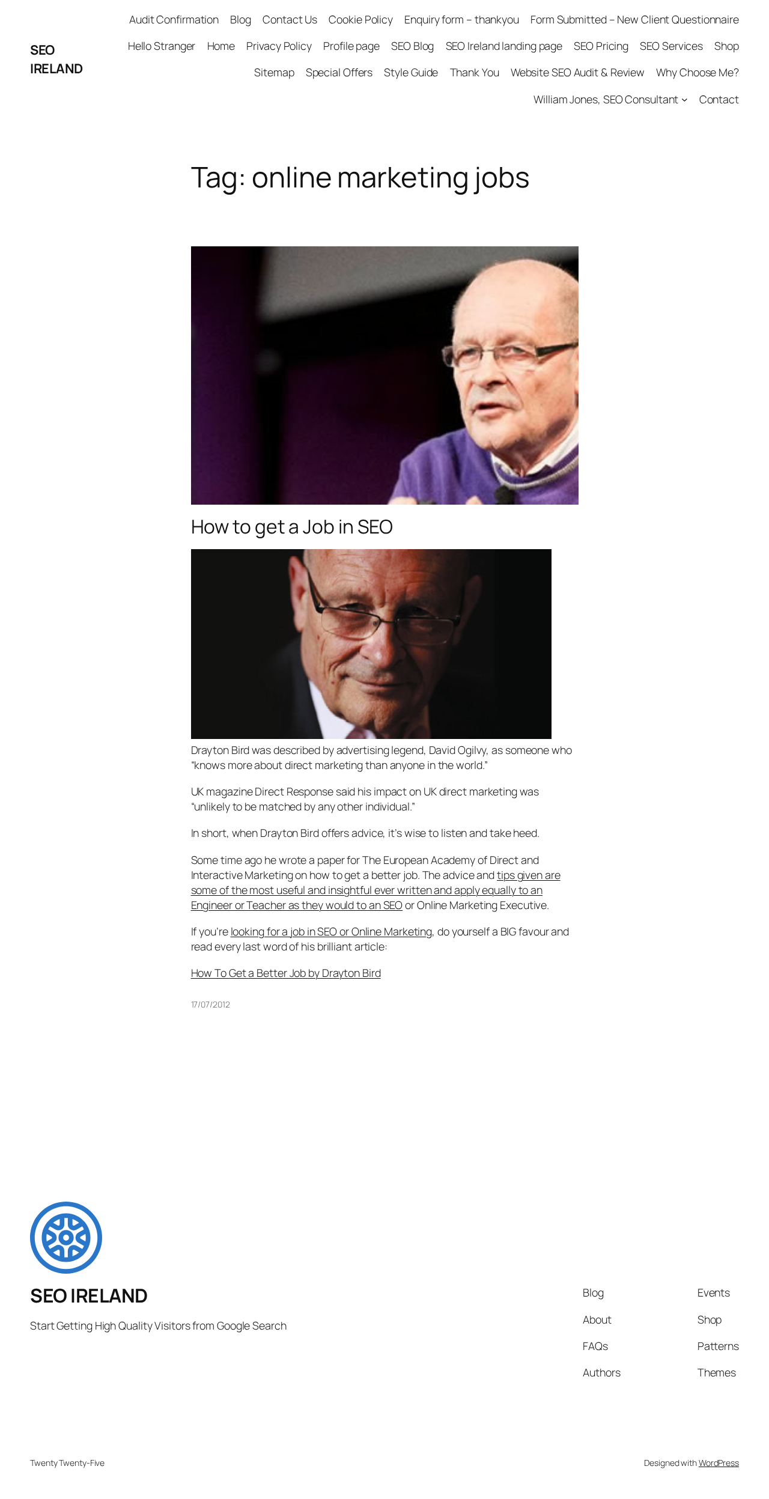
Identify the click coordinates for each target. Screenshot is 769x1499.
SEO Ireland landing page (504, 45)
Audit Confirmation (174, 19)
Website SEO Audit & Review (578, 72)
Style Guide (411, 72)
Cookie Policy (361, 19)
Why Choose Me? (697, 72)
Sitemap (274, 72)
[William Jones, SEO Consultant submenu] (684, 99)
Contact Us (290, 19)
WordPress (719, 1462)
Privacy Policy (279, 45)
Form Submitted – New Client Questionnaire (634, 19)
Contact (719, 99)
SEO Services (671, 45)
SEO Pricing (601, 45)
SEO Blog (412, 45)
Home (221, 45)
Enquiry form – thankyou (461, 19)
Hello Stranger (162, 45)
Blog (240, 19)
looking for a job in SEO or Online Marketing (332, 931)
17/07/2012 (210, 1004)
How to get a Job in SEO (292, 527)
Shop (726, 45)
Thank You (474, 72)
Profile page (351, 45)
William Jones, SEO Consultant (605, 99)
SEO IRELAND (56, 59)
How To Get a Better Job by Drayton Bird (286, 972)
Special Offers (339, 72)
